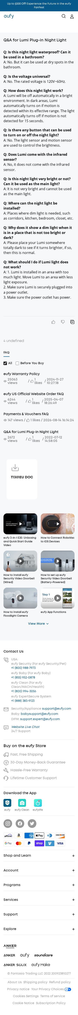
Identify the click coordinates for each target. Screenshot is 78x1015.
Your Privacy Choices (48, 989)
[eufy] (8, 16)
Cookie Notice (23, 1003)
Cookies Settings (26, 996)
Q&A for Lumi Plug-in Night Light (30, 432)
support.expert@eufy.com (40, 719)
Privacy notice (18, 989)
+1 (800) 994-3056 (23, 691)
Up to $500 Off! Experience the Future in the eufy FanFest (39, 5)
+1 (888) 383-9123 (22, 701)
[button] (7, 27)
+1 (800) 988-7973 (23, 668)
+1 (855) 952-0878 (23, 677)
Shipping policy (35, 982)
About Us (15, 982)
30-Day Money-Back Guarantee (37, 762)
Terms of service (52, 996)
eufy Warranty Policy (21, 374)
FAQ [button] (6, 352)
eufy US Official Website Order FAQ (33, 394)
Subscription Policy (51, 1003)
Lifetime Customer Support (33, 778)
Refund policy (60, 982)
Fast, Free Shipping (26, 754)
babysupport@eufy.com (39, 714)
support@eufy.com (56, 709)
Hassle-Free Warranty (29, 770)
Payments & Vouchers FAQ (26, 414)
